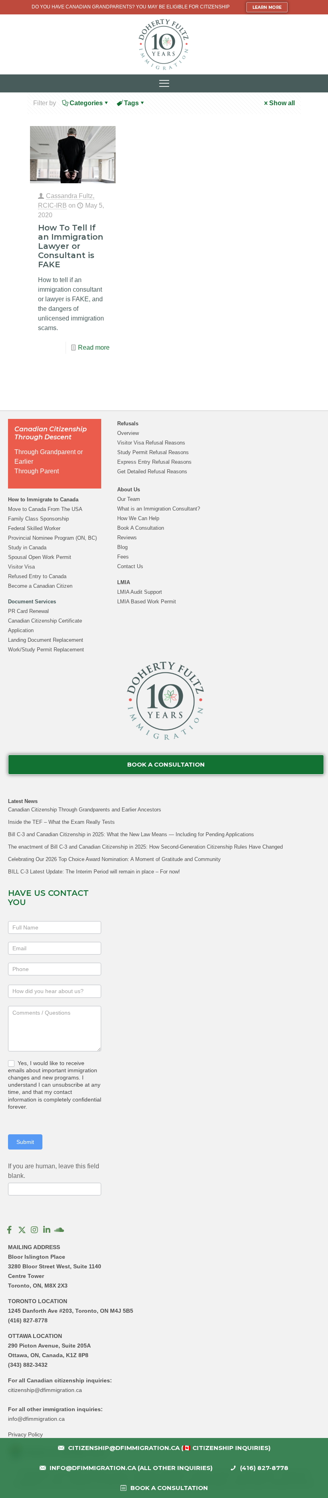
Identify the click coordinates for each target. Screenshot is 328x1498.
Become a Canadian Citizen (40, 586)
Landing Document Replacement (45, 640)
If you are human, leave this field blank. (53, 1171)
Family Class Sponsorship (38, 519)
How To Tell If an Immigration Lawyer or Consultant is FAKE (70, 246)
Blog (122, 547)
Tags (131, 103)
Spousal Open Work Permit (39, 557)
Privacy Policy (25, 1434)
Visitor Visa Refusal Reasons (151, 443)
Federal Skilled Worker (34, 528)
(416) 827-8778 (28, 1320)
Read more (94, 347)
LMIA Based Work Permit (146, 602)
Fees (123, 557)
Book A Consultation (140, 528)
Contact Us (130, 566)
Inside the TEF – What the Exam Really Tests (61, 822)
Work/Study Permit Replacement (46, 650)
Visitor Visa (21, 567)
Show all (282, 103)
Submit (25, 1142)
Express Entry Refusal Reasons (154, 462)
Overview (128, 433)
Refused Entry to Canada (37, 576)
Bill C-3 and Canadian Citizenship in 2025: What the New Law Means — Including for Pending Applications (131, 834)
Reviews (127, 538)
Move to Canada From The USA (45, 509)
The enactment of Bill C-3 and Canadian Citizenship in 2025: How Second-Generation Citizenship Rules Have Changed (145, 847)
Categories (86, 103)
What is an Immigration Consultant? (158, 509)
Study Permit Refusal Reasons (153, 452)
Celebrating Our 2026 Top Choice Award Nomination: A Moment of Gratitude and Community (114, 859)
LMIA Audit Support (139, 592)
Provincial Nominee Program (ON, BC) (52, 538)
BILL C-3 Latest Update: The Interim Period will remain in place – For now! (94, 872)
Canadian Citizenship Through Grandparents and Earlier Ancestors (84, 810)
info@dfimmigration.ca (36, 1419)
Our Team (128, 499)
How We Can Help (138, 518)
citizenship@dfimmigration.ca (45, 1390)
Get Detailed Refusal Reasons (152, 472)
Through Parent (36, 471)
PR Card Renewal (28, 611)
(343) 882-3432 (28, 1365)
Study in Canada (27, 548)
